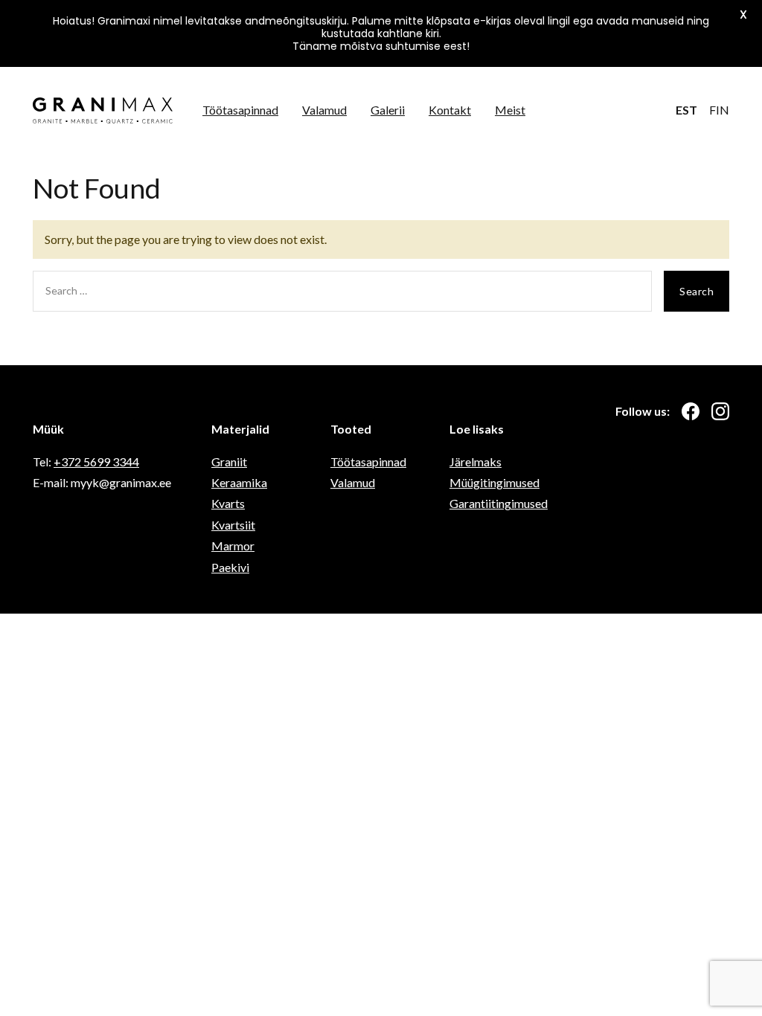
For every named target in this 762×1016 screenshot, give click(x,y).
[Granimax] (103, 110)
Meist (510, 110)
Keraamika (239, 482)
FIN (719, 110)
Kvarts (228, 503)
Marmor (232, 545)
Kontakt (450, 110)
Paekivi (230, 567)
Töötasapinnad (240, 110)
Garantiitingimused (498, 503)
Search (696, 291)
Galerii (388, 110)
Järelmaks (475, 461)
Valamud (324, 110)
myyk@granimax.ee (121, 482)
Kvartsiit (233, 525)
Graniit (229, 461)
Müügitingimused (494, 482)
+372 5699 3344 (96, 461)
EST (686, 110)
